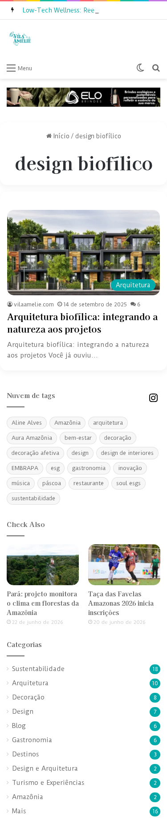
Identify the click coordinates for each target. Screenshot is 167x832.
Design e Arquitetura (45, 768)
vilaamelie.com (34, 304)
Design (22, 711)
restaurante (88, 483)
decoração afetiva (35, 453)
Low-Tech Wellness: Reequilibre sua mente (86, 10)
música (21, 483)
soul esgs (128, 483)
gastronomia (89, 468)
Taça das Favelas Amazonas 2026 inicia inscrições (121, 603)
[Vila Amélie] (20, 39)
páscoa (51, 483)
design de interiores (127, 453)
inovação (130, 468)
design (80, 453)
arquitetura (108, 422)
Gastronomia (32, 740)
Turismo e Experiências (48, 783)
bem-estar (78, 437)
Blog (19, 726)
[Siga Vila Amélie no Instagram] (153, 397)
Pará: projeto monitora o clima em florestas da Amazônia (43, 603)
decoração (117, 437)
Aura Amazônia (32, 437)
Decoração (28, 697)
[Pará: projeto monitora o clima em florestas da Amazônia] (43, 564)
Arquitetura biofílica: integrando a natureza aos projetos (82, 322)
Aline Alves (27, 422)
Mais (19, 811)
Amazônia (67, 422)
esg (55, 468)
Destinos (25, 754)
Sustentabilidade (38, 669)
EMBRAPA (25, 468)
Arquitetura (30, 683)
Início (60, 136)
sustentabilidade (33, 498)
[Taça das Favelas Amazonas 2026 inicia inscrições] (124, 564)
